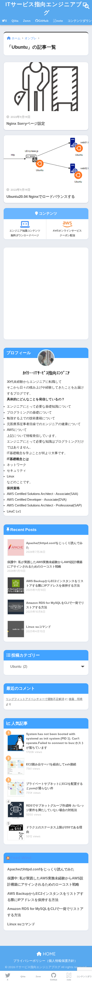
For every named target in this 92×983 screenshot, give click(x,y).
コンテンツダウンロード (84, 976)
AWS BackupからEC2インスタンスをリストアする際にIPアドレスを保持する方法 (45, 897)
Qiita (15, 20)
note (59, 20)
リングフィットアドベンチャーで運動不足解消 (35, 699)
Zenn (27, 20)
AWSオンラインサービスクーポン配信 (67, 233)
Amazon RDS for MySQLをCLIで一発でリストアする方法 (45, 912)
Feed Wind (20, 857)
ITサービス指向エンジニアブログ (46, 8)
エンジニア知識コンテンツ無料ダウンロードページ (24, 233)
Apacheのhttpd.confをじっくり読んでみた (40, 869)
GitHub (43, 20)
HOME (49, 954)
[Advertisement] (46, 293)
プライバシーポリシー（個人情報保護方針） (45, 960)
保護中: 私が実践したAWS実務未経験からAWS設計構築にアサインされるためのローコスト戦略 (45, 881)
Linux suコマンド (21, 924)
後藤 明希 (76, 699)
